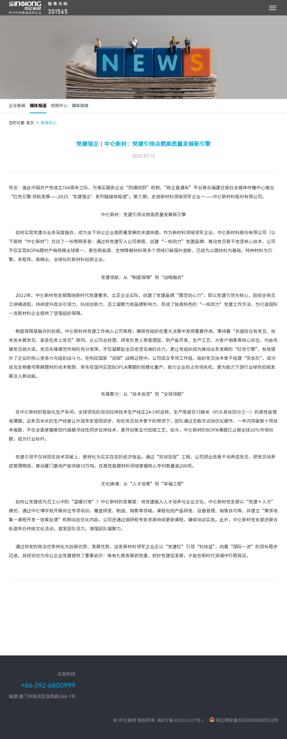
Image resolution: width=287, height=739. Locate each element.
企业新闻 (17, 105)
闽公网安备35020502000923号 (246, 720)
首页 (32, 123)
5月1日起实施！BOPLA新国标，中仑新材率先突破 (59, 659)
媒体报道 (38, 105)
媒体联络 (80, 105)
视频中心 (59, 105)
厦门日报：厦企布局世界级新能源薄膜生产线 (53, 636)
